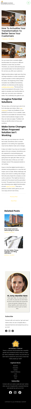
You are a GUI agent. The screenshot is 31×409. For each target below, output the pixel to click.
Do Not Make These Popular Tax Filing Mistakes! (11, 251)
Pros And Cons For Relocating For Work (11, 229)
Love (15, 374)
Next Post (13, 200)
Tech (15, 378)
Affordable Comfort (7, 3)
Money (15, 376)
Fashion (15, 369)
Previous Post (13, 196)
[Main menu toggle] (28, 3)
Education (15, 367)
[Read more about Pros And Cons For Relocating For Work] (13, 220)
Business (5, 39)
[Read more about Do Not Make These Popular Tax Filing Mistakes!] (13, 242)
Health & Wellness (15, 372)
